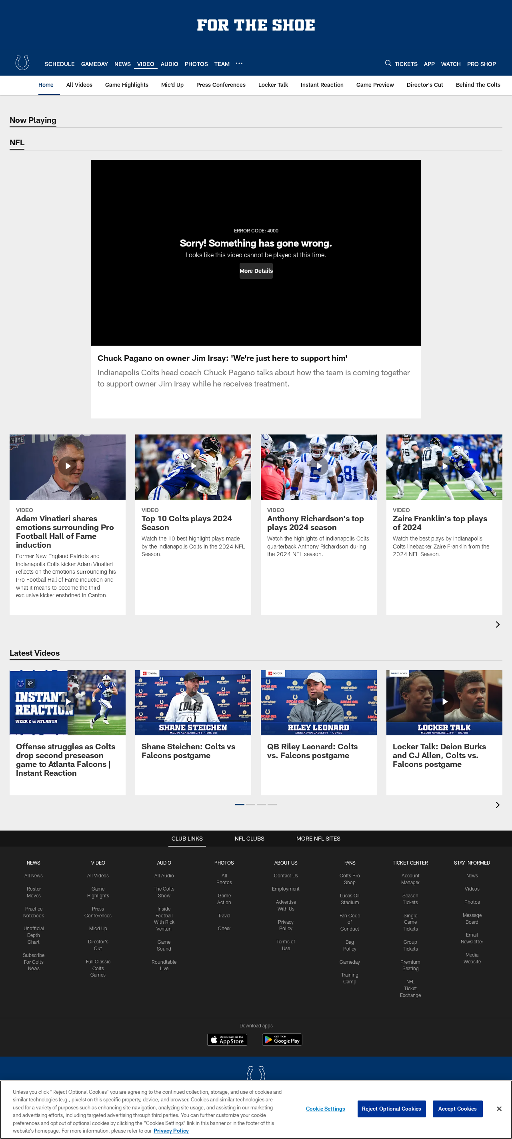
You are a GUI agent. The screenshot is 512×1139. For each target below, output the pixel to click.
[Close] (499, 1109)
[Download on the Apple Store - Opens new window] (227, 1040)
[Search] (388, 63)
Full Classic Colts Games (98, 968)
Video (98, 862)
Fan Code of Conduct (350, 922)
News (33, 862)
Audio (164, 862)
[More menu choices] (239, 63)
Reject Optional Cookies (392, 1108)
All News (33, 875)
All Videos (98, 875)
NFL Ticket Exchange (410, 988)
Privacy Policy (171, 1130)
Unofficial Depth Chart (34, 935)
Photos (224, 862)
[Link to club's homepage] (22, 62)
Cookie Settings (325, 1108)
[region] (256, 1109)
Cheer (224, 928)
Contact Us (286, 875)
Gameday (350, 962)
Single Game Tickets (410, 922)
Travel (224, 915)
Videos (472, 888)
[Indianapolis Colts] (256, 1077)
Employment (286, 888)
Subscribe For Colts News (33, 961)
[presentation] (499, 625)
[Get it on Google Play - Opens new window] (282, 1043)
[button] (256, 271)
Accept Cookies (457, 1108)
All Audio (164, 875)
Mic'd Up (98, 928)
